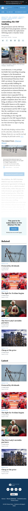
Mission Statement (11, 498)
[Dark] (15, 7)
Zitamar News (5, 35)
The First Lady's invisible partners (11, 322)
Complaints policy (21, 498)
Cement (20, 18)
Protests (21, 17)
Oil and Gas (10, 12)
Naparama (4, 18)
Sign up (4, 498)
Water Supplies (12, 18)
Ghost (22, 504)
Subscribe (22, 7)
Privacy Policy (14, 500)
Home (2, 12)
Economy (14, 17)
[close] (26, 2)
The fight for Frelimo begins (12, 293)
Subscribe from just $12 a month (14, 174)
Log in (20, 232)
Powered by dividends (10, 266)
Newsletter (4, 17)
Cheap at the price (8, 350)
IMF (10, 17)
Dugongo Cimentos (6, 19)
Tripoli (14, 505)
